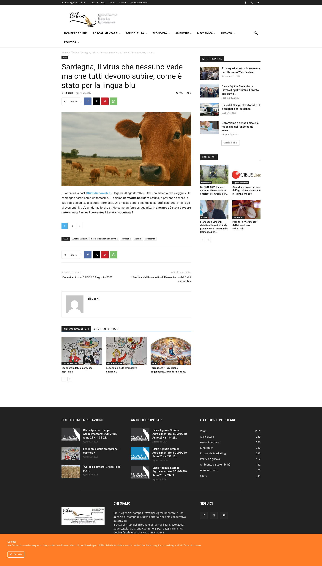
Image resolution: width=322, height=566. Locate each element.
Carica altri (229, 142)
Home (64, 52)
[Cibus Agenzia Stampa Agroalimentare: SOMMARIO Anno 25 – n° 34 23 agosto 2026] (70, 434)
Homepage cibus (76, 33)
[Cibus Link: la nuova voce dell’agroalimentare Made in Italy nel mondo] (246, 174)
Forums (112, 2)
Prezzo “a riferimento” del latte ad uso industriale (244, 225)
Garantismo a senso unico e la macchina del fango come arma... (240, 126)
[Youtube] (258, 2)
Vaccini (138, 238)
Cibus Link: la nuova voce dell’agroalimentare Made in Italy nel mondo (246, 190)
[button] (256, 33)
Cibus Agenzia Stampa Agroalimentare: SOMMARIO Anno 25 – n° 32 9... (169, 471)
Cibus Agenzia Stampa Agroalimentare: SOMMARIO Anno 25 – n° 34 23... (100, 434)
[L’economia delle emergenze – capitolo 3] (126, 351)
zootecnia (150, 238)
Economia (159, 33)
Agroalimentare (105, 33)
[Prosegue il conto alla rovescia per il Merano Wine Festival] (209, 73)
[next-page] (69, 379)
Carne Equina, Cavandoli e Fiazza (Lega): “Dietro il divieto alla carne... (240, 90)
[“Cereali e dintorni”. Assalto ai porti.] (70, 471)
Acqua (204, 217)
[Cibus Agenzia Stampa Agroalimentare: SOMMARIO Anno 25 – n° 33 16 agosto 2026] (140, 453)
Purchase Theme (139, 2)
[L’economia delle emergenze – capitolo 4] (81, 351)
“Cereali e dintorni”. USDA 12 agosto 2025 (86, 277)
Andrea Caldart (79, 238)
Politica (70, 42)
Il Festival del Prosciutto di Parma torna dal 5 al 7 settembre (161, 279)
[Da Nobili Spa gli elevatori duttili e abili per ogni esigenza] (209, 109)
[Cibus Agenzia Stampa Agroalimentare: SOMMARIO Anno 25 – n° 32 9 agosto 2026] (140, 472)
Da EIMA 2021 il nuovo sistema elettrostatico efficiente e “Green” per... (214, 190)
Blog (103, 2)
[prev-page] (63, 379)
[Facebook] (245, 2)
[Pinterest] (105, 101)
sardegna (126, 238)
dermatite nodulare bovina (104, 238)
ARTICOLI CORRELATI (76, 329)
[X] (251, 2)
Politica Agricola (70, 363)
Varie (74, 52)
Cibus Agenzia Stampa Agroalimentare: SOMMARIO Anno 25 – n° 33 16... (169, 452)
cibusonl (68, 92)
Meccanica (205, 33)
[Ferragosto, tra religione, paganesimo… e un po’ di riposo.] (171, 351)
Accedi (95, 2)
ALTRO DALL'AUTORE (105, 329)
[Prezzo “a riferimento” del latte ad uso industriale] (246, 209)
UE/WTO (226, 33)
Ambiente (182, 33)
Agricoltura (134, 33)
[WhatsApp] (113, 101)
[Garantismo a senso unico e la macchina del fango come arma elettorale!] (209, 127)
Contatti (123, 2)
